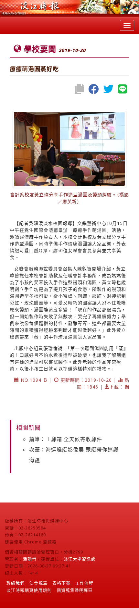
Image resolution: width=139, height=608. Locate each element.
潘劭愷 (30, 559)
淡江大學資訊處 (79, 559)
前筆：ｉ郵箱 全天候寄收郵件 (65, 439)
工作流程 (84, 583)
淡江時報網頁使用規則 (29, 590)
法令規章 (38, 583)
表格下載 (61, 583)
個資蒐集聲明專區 (75, 590)
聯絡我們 (15, 583)
